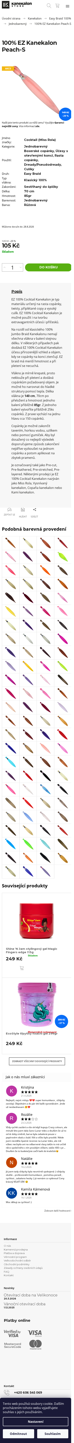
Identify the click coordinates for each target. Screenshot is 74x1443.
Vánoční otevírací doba (25, 1304)
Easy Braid (32, 174)
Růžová (30, 205)
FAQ (6, 1271)
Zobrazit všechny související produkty (37, 1061)
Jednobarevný (36, 146)
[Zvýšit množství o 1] (4, 267)
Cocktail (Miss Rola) (40, 140)
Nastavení (35, 1422)
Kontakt (9, 1275)
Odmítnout (18, 1434)
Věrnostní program (15, 1256)
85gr (27, 196)
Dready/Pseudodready (42, 164)
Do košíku (48, 267)
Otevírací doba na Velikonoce (30, 1295)
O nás (7, 1245)
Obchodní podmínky (16, 1264)
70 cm (29, 191)
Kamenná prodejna (16, 1249)
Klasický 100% (35, 180)
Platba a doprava (14, 1253)
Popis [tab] (16, 291)
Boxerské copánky (39, 151)
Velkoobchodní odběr (17, 1260)
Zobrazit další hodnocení (57, 1210)
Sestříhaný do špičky (41, 187)
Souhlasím (53, 1434)
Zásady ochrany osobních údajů (23, 1267)
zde (37, 126)
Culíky (29, 169)
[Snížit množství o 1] (20, 267)
